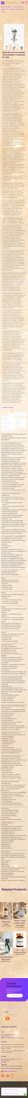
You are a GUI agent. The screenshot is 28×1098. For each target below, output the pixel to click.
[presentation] (24, 32)
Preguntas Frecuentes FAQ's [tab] (19, 426)
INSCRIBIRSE (15, 995)
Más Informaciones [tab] (7, 430)
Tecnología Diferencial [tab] (5, 418)
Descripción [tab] (6, 415)
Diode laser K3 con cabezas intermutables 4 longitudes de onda (12, 9)
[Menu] (2, 2)
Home (3, 7)
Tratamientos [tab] (18, 419)
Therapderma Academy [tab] (18, 422)
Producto (8, 7)
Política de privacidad (11, 1089)
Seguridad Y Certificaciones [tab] (6, 422)
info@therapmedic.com (10, 1071)
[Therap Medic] (11, 3)
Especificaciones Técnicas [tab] (7, 426)
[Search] (20, 3)
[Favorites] (23, 3)
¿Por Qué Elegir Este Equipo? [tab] (19, 414)
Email (7, 1012)
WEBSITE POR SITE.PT (8, 1096)
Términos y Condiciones (11, 1093)
